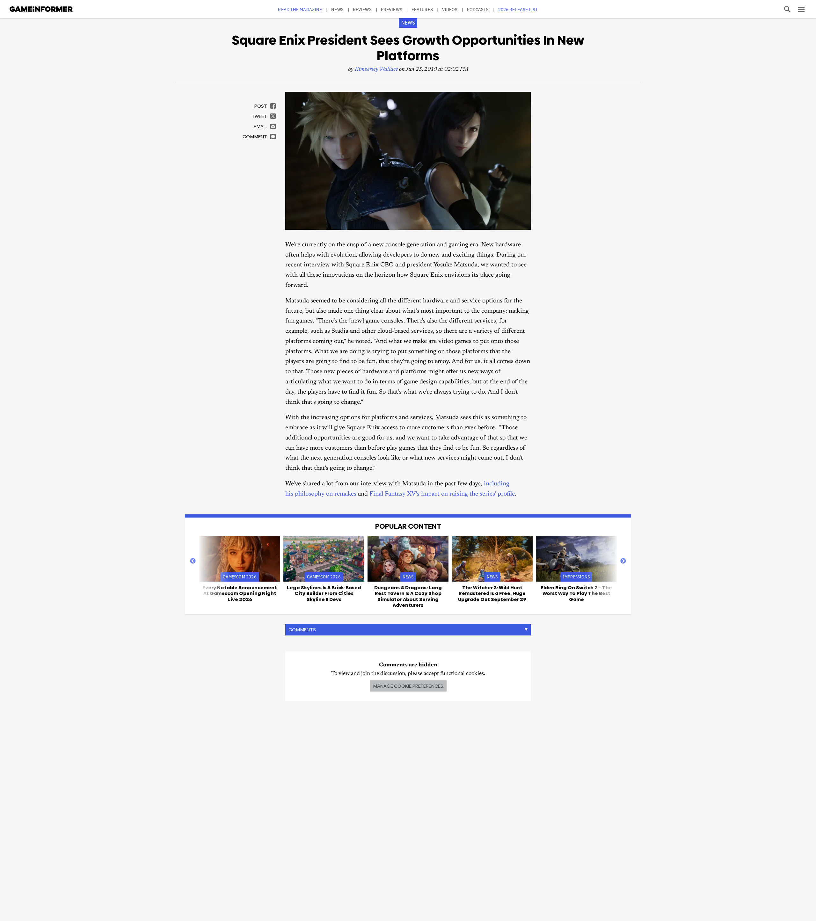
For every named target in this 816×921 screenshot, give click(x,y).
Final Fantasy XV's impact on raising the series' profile (442, 494)
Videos (450, 9)
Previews (391, 9)
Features (422, 9)
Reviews (362, 9)
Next (623, 561)
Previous (193, 561)
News (337, 9)
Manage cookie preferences (408, 686)
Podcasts (478, 9)
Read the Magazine (300, 9)
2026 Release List (518, 9)
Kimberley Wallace (376, 69)
